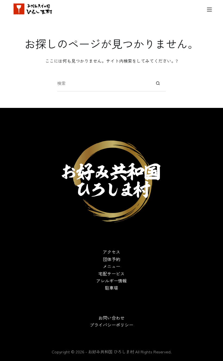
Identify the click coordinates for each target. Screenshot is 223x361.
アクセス (111, 251)
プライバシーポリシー (111, 324)
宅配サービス (111, 273)
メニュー (111, 266)
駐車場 (111, 287)
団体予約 (111, 259)
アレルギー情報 (111, 280)
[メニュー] (209, 9)
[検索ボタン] (158, 83)
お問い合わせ (111, 317)
